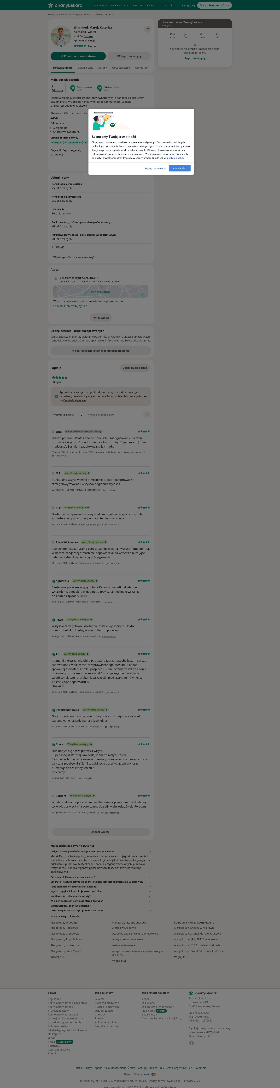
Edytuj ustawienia (155, 168)
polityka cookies (176, 158)
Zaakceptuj (179, 168)
